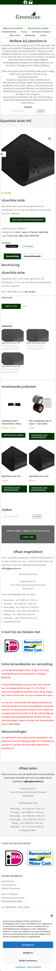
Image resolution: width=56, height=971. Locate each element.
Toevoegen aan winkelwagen (27, 220)
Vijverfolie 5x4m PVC (11, 366)
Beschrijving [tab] (12, 256)
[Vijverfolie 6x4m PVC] (13, 335)
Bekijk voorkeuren (28, 960)
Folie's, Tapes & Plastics (26, 232)
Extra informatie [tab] (32, 256)
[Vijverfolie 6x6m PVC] (38, 335)
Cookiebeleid (20, 967)
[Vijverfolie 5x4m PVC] (13, 358)
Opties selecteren (13, 435)
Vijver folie (24, 235)
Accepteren (28, 945)
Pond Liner (12, 235)
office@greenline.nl (11, 568)
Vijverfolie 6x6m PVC (36, 343)
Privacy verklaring (34, 967)
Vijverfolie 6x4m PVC (11, 343)
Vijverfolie (43, 232)
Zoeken (41, 111)
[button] (51, 915)
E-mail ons (28, 537)
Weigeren (28, 952)
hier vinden (30, 291)
